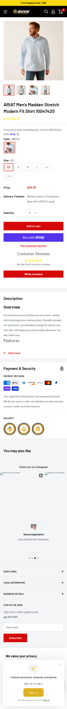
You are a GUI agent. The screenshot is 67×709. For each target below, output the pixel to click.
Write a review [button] (33, 274)
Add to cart (34, 226)
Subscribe (15, 638)
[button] (12, 118)
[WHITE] (9, 147)
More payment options (33, 245)
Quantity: (9, 212)
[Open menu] (5, 11)
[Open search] (46, 12)
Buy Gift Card (44, 549)
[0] (60, 11)
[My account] (53, 12)
